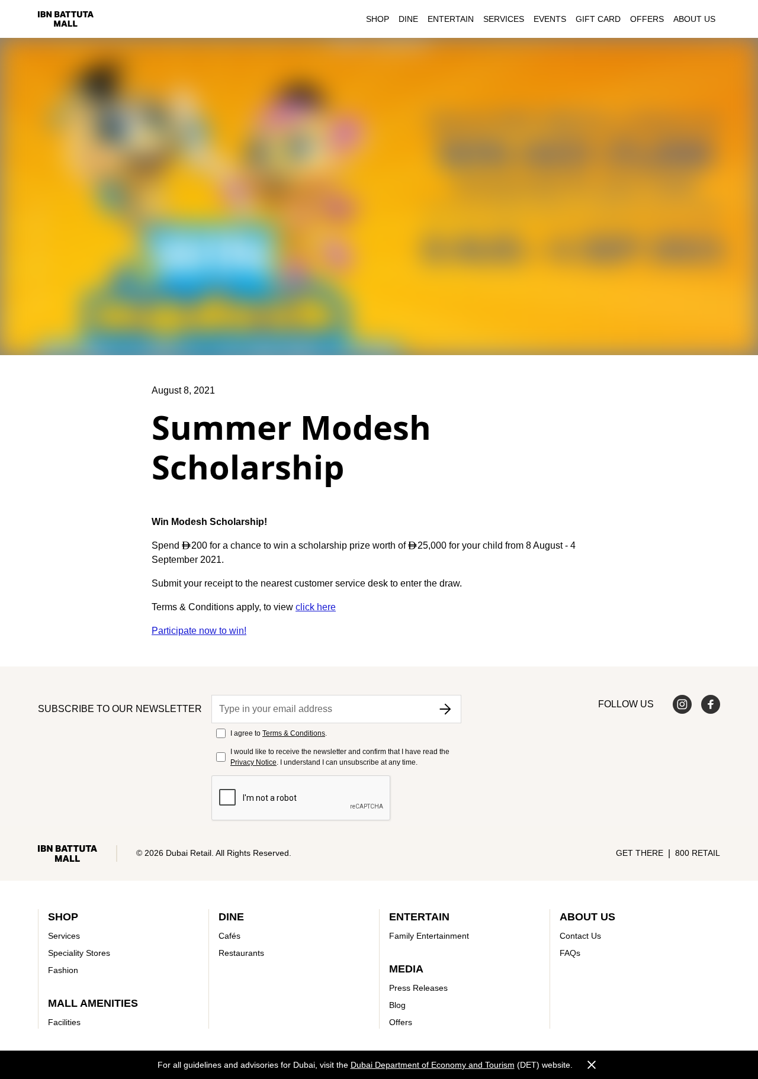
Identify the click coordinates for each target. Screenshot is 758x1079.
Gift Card (598, 19)
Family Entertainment (429, 935)
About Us (694, 19)
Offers (647, 19)
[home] (66, 19)
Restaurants (241, 953)
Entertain (451, 19)
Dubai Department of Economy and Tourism (433, 1065)
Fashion (63, 970)
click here (316, 607)
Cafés (229, 935)
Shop (377, 19)
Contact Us (580, 935)
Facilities (64, 1022)
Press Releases (418, 988)
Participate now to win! (199, 631)
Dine (408, 19)
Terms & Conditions (293, 733)
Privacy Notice (253, 762)
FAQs (570, 953)
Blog (397, 1005)
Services (503, 19)
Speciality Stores (79, 953)
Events (550, 19)
